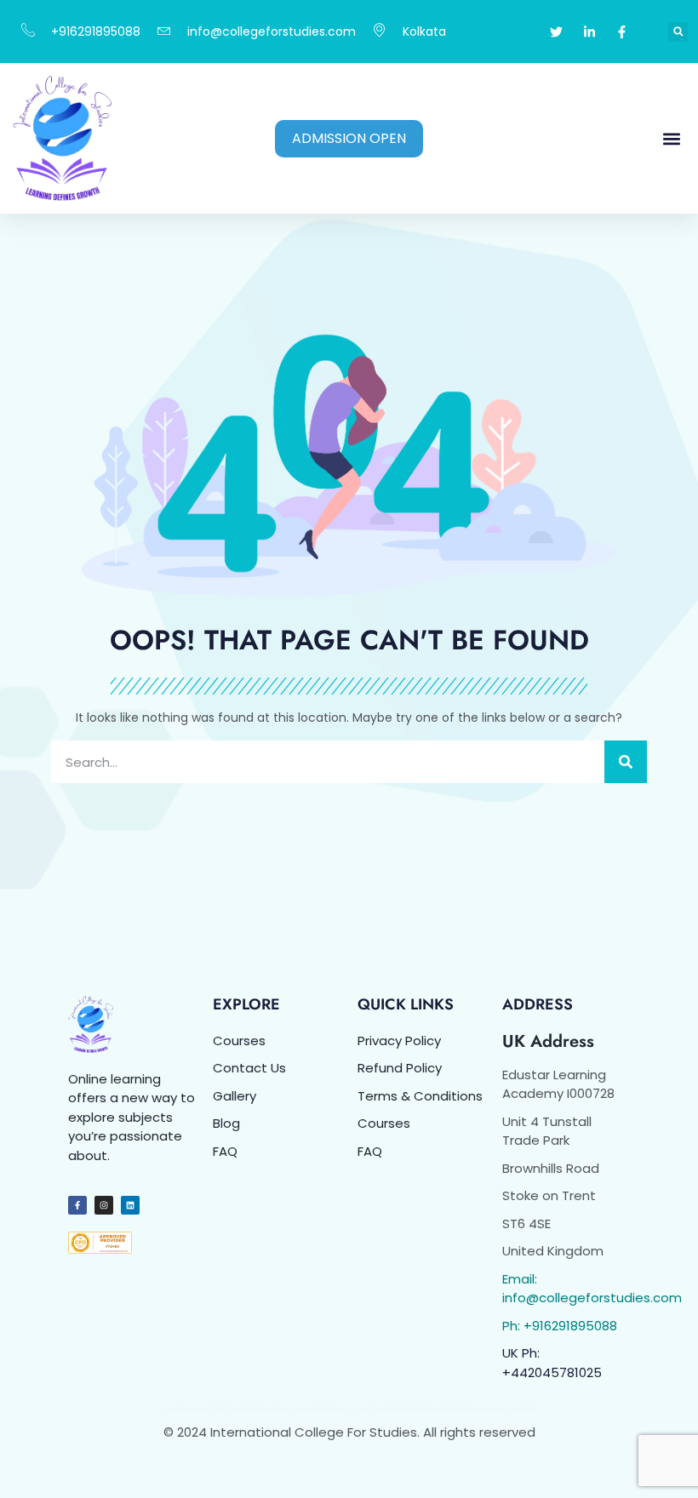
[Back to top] (664, 1464)
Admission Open (349, 138)
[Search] (625, 761)
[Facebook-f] (77, 1205)
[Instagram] (103, 1205)
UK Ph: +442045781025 (552, 1362)
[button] (678, 32)
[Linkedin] (130, 1205)
